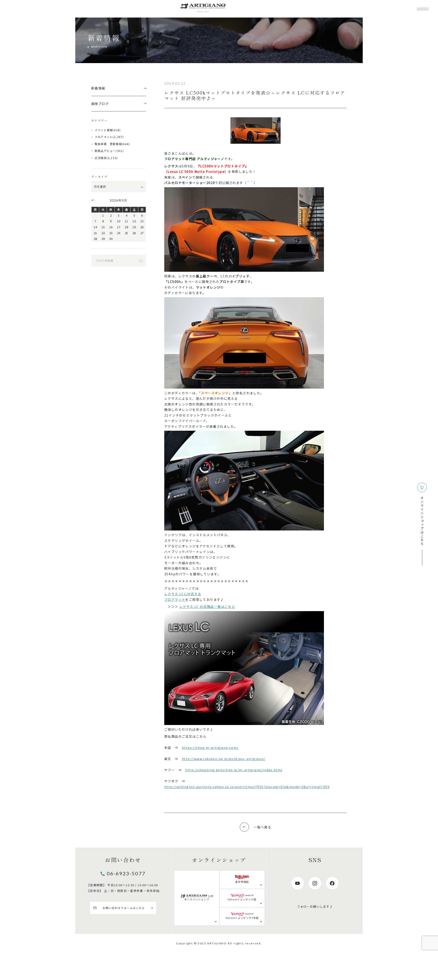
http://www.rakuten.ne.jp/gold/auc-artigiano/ (223, 758)
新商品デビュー (105, 151)
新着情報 (98, 88)
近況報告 (101, 158)
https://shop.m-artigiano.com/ (210, 747)
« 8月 (92, 200)
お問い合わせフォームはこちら (124, 908)
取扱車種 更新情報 (108, 144)
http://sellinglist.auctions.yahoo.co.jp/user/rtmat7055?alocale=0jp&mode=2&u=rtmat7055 (247, 786)
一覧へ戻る (262, 827)
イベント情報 (104, 130)
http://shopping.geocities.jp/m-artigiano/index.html (233, 770)
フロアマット (174, 599)
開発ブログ (100, 103)
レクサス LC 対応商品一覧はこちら (207, 606)
